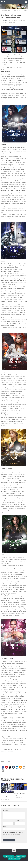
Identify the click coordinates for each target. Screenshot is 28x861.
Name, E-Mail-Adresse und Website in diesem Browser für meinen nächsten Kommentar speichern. (13, 834)
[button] (3, 767)
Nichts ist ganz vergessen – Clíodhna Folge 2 (19, 793)
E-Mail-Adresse (18, 820)
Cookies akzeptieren (9, 856)
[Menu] (26, 2)
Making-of (17, 10)
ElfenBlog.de (5, 2)
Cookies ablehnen (20, 856)
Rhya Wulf (6, 20)
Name (4, 820)
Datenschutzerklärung (14, 858)
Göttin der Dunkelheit (7, 10)
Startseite (8, 761)
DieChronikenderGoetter (7, 751)
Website (5, 826)
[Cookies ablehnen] (26, 856)
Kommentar (6, 810)
